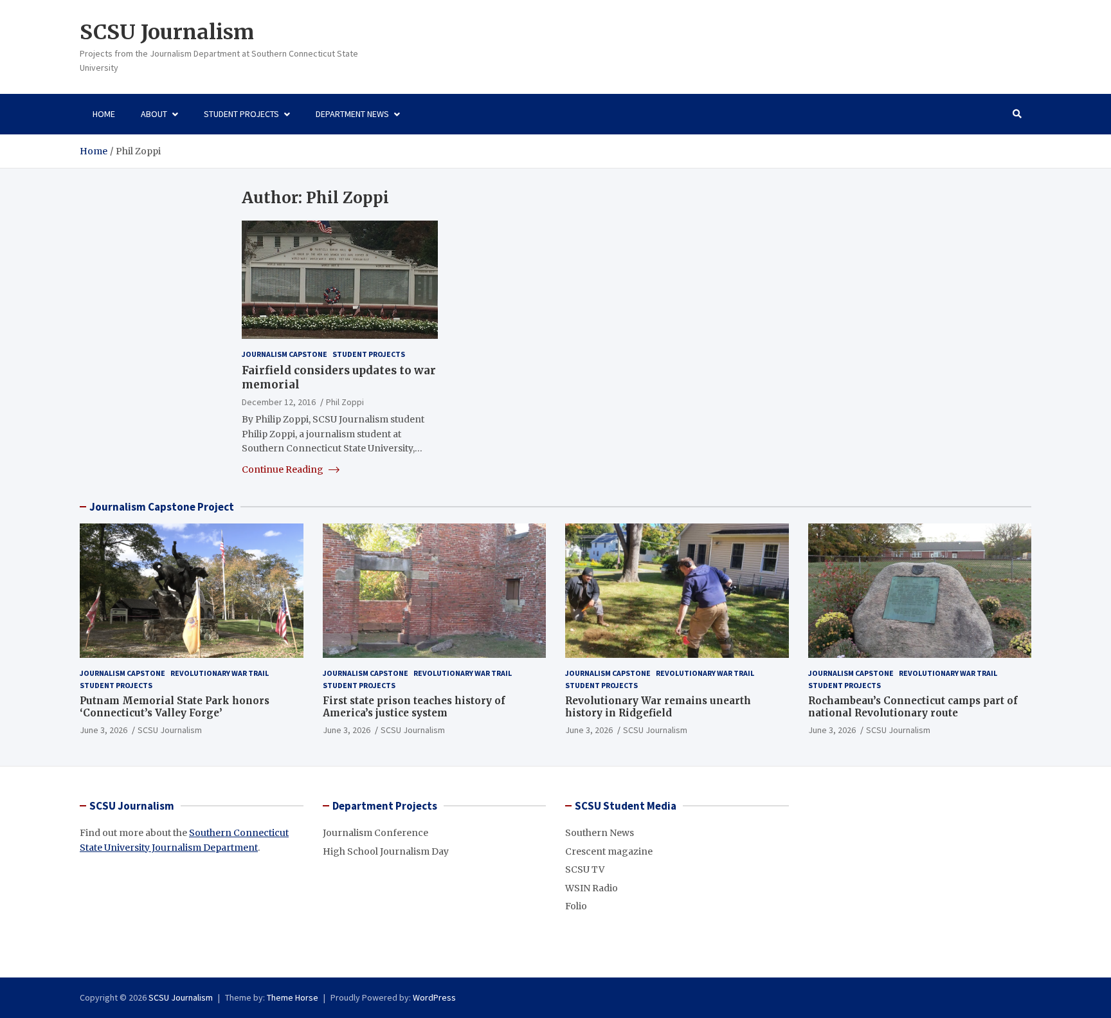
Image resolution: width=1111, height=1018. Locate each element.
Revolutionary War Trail (219, 673)
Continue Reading (283, 469)
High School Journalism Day (386, 851)
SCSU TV (584, 869)
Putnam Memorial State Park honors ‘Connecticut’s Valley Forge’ (174, 707)
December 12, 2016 (279, 402)
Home (104, 114)
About (154, 114)
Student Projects (241, 114)
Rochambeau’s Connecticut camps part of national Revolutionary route (913, 707)
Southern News (599, 833)
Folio (576, 906)
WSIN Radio (591, 888)
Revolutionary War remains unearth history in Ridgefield (658, 707)
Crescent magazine (609, 851)
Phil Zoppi (345, 402)
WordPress (434, 997)
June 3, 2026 (103, 730)
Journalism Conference (375, 833)
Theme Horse (292, 997)
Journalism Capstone (284, 354)
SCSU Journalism (167, 32)
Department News (352, 114)
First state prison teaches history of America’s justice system (414, 707)
